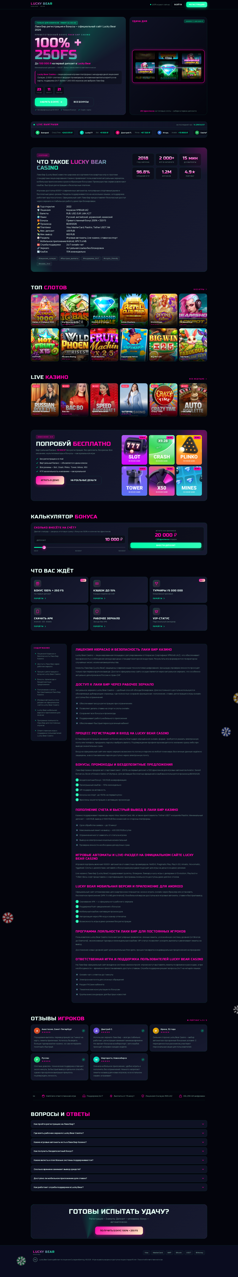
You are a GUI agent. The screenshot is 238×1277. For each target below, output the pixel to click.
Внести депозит (166, 545)
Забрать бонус (49, 101)
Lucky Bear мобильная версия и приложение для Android (48, 712)
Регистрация (197, 4)
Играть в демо (50, 480)
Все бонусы (81, 101)
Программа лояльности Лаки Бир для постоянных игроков (48, 723)
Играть (43, 1268)
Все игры (199, 289)
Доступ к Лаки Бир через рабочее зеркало (48, 665)
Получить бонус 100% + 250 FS (119, 1230)
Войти (178, 4)
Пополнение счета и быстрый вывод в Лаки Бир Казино (48, 692)
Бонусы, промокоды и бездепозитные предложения (46, 682)
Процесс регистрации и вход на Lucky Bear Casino (48, 672)
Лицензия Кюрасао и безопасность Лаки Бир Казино (47, 656)
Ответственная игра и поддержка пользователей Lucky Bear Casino (49, 733)
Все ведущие (196, 379)
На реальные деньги (83, 480)
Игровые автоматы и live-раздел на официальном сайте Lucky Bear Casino (48, 702)
